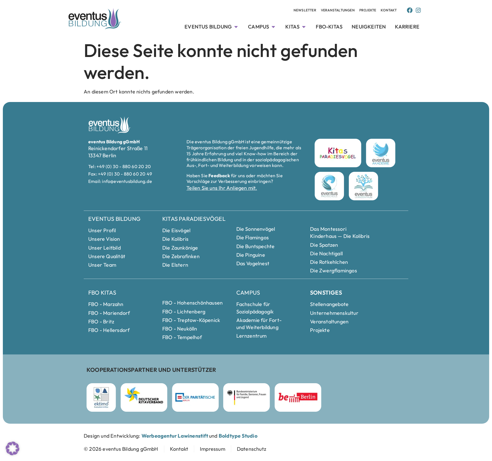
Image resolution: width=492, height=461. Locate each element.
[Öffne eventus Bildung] (236, 26)
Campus (248, 292)
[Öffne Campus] (273, 26)
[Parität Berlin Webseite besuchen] (195, 397)
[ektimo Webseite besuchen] (101, 397)
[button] (12, 448)
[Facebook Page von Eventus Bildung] (410, 10)
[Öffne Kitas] (304, 26)
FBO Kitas (102, 292)
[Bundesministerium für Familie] (246, 397)
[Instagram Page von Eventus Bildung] (418, 10)
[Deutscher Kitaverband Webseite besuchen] (143, 397)
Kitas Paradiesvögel (194, 218)
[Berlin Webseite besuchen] (297, 397)
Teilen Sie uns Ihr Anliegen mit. (221, 188)
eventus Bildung (114, 218)
